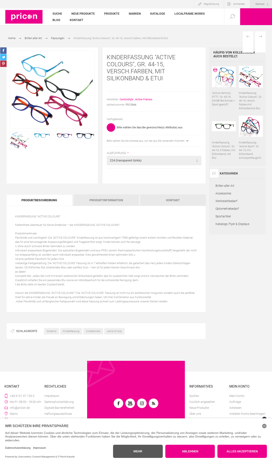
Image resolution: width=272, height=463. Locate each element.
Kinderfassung (71, 331)
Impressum (51, 396)
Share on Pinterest (3, 64)
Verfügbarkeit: (115, 119)
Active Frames (143, 99)
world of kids (114, 331)
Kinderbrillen (93, 331)
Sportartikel (223, 216)
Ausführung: (117, 153)
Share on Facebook (3, 50)
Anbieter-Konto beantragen (247, 413)
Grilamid (51, 331)
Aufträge (235, 402)
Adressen (235, 407)
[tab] (39, 200)
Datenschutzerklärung (59, 402)
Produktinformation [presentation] (106, 200)
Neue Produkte (199, 407)
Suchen (194, 396)
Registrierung (211, 4)
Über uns (195, 413)
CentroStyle (126, 99)
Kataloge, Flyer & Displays (232, 224)
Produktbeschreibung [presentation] (39, 200)
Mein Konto (236, 396)
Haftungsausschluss (58, 413)
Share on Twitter (3, 57)
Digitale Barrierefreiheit (59, 407)
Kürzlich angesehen (202, 402)
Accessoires (223, 193)
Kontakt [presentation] (173, 200)
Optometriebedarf (227, 208)
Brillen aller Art (224, 185)
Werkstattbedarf (226, 201)
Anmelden (239, 4)
